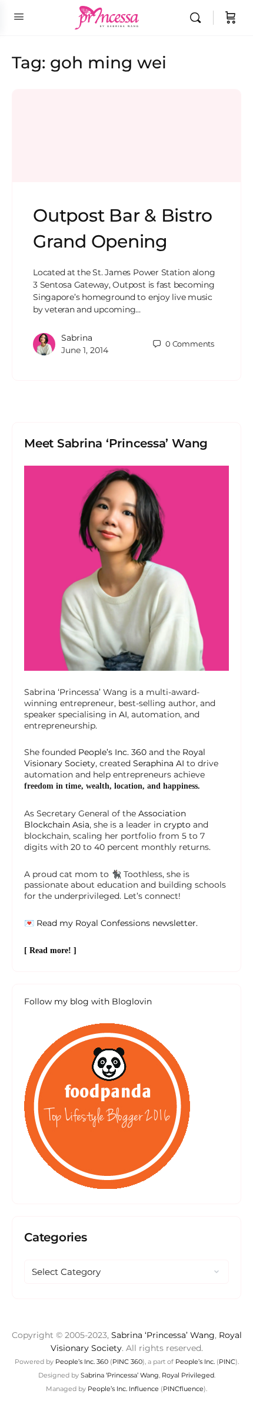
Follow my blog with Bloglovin (88, 1001)
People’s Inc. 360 (112, 752)
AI (123, 714)
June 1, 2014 (84, 350)
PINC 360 (127, 1361)
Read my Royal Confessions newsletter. (117, 923)
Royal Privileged (188, 1375)
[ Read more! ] (50, 950)
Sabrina (76, 337)
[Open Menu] (19, 16)
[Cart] (230, 17)
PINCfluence (183, 1389)
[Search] (198, 17)
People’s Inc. (195, 1361)
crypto (177, 824)
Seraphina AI (158, 763)
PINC (227, 1361)
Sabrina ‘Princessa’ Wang (163, 1335)
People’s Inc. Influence (123, 1389)
